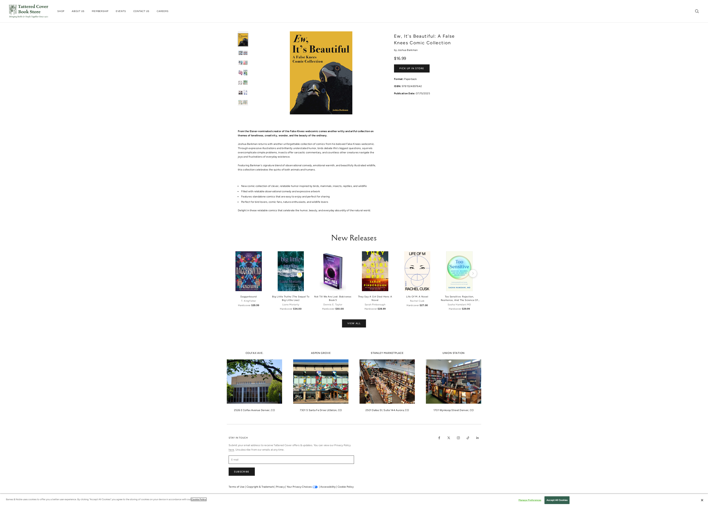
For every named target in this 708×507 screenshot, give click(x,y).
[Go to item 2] (243, 52)
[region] (354, 500)
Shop (60, 11)
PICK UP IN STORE (411, 68)
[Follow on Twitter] (449, 438)
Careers (162, 11)
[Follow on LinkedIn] (477, 438)
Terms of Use (237, 486)
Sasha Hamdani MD (459, 304)
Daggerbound (248, 296)
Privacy (280, 486)
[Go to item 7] (243, 102)
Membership (100, 11)
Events (121, 11)
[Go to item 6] (243, 92)
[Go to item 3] (243, 62)
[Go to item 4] (243, 72)
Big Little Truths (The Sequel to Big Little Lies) (290, 298)
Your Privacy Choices (299, 486)
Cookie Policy (346, 486)
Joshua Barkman (408, 50)
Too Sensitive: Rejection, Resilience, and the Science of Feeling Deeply (459, 298)
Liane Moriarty (290, 304)
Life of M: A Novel (417, 296)
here (231, 449)
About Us (78, 11)
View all (354, 323)
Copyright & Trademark (261, 486)
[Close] (702, 500)
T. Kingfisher (248, 300)
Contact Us (141, 11)
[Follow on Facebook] (439, 438)
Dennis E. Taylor (332, 304)
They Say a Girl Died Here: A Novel (375, 298)
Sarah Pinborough (375, 304)
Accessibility (328, 486)
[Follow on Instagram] (458, 438)
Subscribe (241, 471)
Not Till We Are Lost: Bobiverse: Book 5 (333, 298)
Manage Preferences (529, 500)
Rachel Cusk (417, 300)
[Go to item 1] (243, 39)
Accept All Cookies (557, 500)
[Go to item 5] (243, 82)
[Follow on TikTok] (468, 438)
